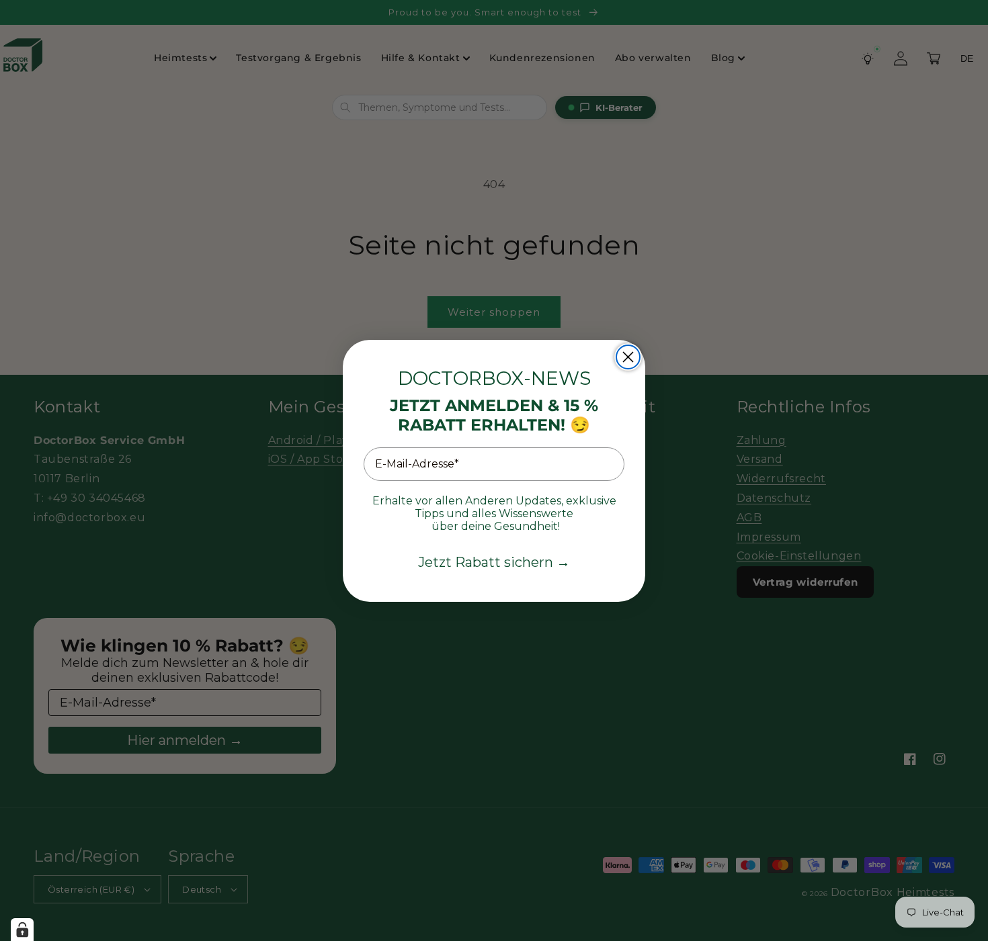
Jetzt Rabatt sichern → (494, 562)
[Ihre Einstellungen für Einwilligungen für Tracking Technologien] (22, 929)
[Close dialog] (628, 357)
